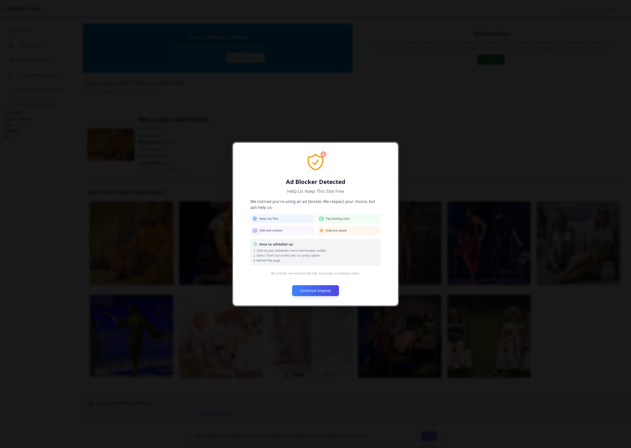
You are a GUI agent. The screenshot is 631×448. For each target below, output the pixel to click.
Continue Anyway (315, 290)
